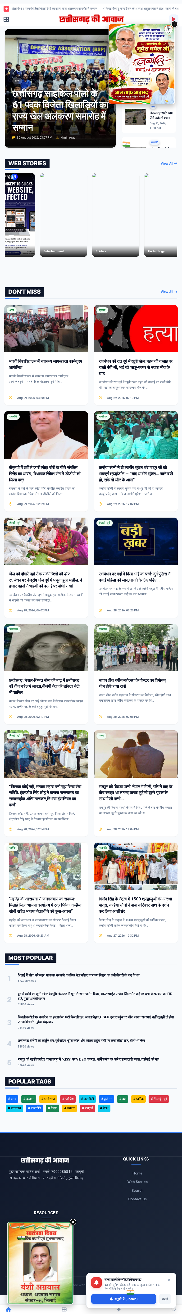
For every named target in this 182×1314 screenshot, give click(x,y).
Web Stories (137, 1182)
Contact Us (137, 1199)
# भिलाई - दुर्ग (159, 1099)
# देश (122, 1099)
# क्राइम (28, 1099)
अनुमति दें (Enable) (126, 1299)
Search (138, 1190)
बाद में (165, 1299)
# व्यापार (69, 1108)
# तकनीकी (87, 1099)
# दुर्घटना (106, 1099)
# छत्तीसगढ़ (48, 1099)
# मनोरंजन (14, 1108)
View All (167, 164)
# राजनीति (34, 1108)
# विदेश (52, 1108)
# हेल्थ (104, 1108)
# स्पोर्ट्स (87, 1108)
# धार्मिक (138, 1099)
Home (137, 1173)
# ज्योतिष (68, 1099)
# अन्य (12, 1099)
